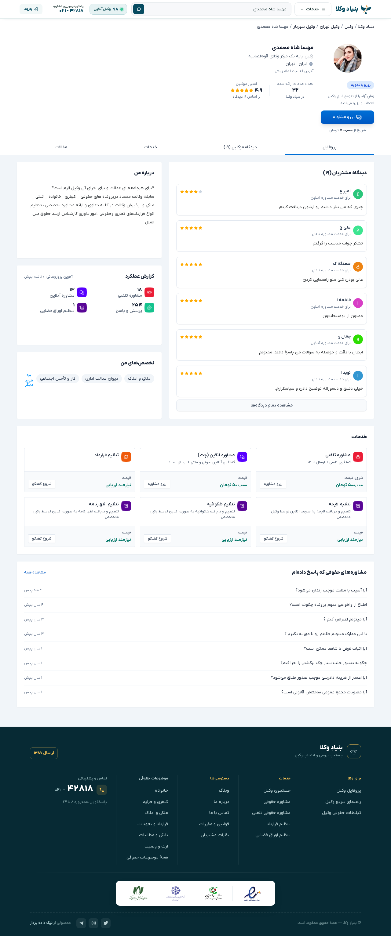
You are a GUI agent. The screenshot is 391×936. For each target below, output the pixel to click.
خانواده (161, 790)
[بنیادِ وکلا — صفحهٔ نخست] (354, 751)
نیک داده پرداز (41, 922)
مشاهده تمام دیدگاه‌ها (271, 405)
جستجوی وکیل (277, 790)
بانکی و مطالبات (153, 835)
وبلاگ (224, 790)
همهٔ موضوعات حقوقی (147, 857)
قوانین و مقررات (214, 824)
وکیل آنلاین (102, 9)
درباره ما (221, 802)
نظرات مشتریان (215, 835)
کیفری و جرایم (155, 802)
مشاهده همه (35, 572)
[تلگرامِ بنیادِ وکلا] (81, 923)
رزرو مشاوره (344, 117)
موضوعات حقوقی (153, 778)
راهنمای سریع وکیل (343, 802)
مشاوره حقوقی (277, 802)
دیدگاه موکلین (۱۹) (240, 147)
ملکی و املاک (156, 813)
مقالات (61, 147)
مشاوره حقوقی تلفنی (271, 813)
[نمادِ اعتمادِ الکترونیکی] (252, 893)
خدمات (150, 147)
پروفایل (330, 147)
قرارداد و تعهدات (152, 824)
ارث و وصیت (156, 846)
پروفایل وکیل (349, 790)
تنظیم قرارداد (279, 824)
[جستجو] (138, 9)
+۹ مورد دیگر (29, 380)
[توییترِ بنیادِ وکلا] (106, 923)
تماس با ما (219, 813)
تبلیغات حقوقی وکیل (341, 813)
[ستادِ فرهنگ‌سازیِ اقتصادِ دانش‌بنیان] (213, 893)
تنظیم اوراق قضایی (273, 835)
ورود (28, 9)
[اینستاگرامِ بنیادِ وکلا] (93, 923)
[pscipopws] (347, 58)
